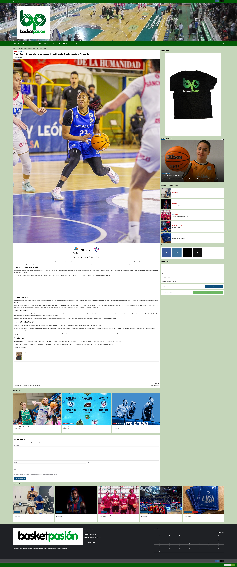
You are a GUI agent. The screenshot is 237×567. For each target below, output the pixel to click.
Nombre (16, 462)
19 (179, 545)
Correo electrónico (90, 463)
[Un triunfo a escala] (166, 226)
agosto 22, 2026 (59, 516)
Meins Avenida (21, 51)
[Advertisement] (51, 286)
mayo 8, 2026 (165, 177)
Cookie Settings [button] (227, 564)
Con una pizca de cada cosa (177, 194)
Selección (65, 44)
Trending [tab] (176, 186)
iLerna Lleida (176, 214)
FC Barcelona (174, 203)
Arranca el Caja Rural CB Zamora (178, 238)
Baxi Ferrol (16, 423)
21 (199, 545)
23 (218, 545)
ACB (14, 44)
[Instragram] (218, 1)
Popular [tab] (171, 186)
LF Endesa (29, 44)
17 (159, 545)
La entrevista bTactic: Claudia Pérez (170, 175)
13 (189, 543)
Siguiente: (155, 384)
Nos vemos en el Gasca (119, 427)
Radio (60, 44)
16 (218, 543)
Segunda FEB (38, 44)
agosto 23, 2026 (17, 516)
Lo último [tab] (164, 186)
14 (199, 543)
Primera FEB (21, 44)
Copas (72, 44)
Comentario (17, 445)
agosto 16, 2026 (17, 428)
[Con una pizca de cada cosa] (166, 193)
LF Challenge (47, 44)
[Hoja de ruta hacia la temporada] (86, 409)
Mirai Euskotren (71, 423)
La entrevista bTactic (166, 173)
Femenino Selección (175, 225)
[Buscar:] (183, 286)
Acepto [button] (233, 564)
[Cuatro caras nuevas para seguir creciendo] (166, 215)
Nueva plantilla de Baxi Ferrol (21, 427)
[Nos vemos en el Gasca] (136, 409)
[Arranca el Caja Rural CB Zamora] (166, 237)
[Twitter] (221, 1)
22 (208, 545)
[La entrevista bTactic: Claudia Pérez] (192, 161)
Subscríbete (208, 292)
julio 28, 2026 (115, 428)
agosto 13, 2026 (66, 428)
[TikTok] (223, 1)
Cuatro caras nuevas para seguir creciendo (180, 216)
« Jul (155, 553)
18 (169, 545)
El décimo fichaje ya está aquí (178, 205)
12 (179, 543)
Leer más (163, 180)
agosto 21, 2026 (187, 516)
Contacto (15, 561)
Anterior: (27, 384)
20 (189, 545)
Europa (54, 44)
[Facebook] (216, 1)
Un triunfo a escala (176, 227)
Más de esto (79, 44)
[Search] (223, 44)
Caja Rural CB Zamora (176, 236)
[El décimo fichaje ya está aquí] (166, 204)
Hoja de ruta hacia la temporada (71, 427)
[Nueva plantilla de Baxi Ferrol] (37, 409)
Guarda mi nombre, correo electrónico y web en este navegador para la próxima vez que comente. (36, 474)
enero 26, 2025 (17, 57)
